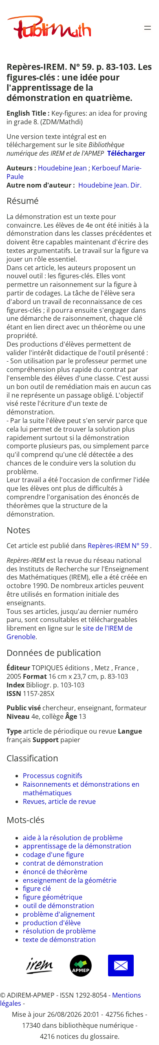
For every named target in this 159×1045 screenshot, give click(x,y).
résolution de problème (59, 930)
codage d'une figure (53, 854)
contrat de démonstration (63, 863)
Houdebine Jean (62, 167)
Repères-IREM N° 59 (119, 545)
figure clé (37, 888)
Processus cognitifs (52, 775)
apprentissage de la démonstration (77, 845)
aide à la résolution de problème (73, 837)
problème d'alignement (59, 914)
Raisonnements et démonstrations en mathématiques (81, 788)
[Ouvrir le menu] (147, 28)
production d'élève (52, 922)
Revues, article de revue (59, 801)
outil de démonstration (58, 905)
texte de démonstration (59, 939)
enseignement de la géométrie (70, 880)
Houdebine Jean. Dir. (109, 185)
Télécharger (126, 153)
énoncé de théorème (55, 871)
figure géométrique (52, 897)
